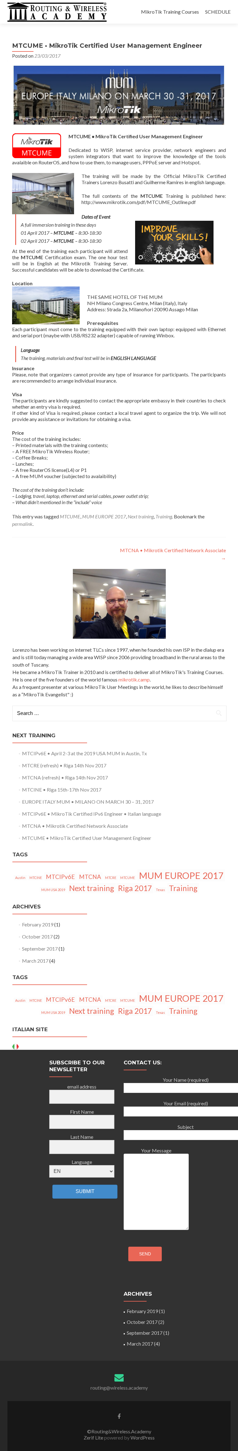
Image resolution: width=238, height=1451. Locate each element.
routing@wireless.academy (119, 1388)
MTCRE (110, 878)
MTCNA (90, 876)
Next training (141, 516)
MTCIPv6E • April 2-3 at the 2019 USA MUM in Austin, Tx (84, 753)
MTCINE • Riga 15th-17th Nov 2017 (61, 789)
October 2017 (37, 936)
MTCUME (70, 516)
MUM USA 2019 (53, 890)
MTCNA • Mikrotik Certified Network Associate (75, 826)
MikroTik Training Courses (170, 12)
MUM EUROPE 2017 (104, 516)
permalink (22, 524)
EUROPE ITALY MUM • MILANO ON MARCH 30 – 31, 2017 (88, 802)
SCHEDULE (218, 12)
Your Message (156, 1150)
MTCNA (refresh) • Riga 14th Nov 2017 (65, 777)
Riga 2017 (135, 888)
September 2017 (40, 949)
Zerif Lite (94, 1437)
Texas (160, 890)
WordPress (142, 1437)
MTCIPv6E (60, 876)
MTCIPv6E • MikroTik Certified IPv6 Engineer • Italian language (91, 814)
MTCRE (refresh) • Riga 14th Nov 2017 (64, 765)
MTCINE (35, 878)
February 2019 (37, 924)
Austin (20, 878)
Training (164, 516)
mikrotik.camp (134, 679)
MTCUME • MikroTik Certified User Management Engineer (86, 838)
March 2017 (35, 961)
